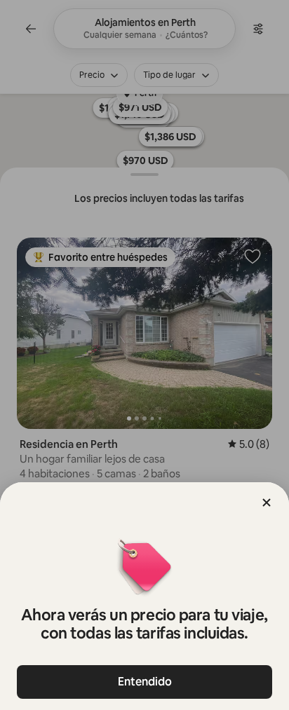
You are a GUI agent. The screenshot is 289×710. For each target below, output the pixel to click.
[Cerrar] (266, 502)
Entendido (145, 681)
